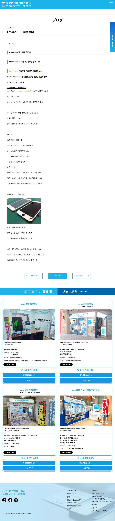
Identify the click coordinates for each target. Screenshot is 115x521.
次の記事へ (80, 276)
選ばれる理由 (71, 494)
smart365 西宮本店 (98, 494)
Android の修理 (72, 502)
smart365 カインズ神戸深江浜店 (102, 501)
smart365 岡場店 (97, 496)
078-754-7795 (31, 458)
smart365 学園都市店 (98, 499)
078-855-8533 (87, 458)
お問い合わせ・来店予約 (99, 511)
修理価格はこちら (29, 375)
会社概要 (94, 505)
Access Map (10, 364)
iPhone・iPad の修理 (74, 500)
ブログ (69, 509)
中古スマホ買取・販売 (74, 506)
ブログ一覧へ (57, 276)
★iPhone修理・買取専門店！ (21, 52)
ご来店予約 (29, 380)
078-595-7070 (87, 370)
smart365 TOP (71, 490)
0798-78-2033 (31, 370)
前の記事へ (35, 276)
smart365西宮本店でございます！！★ (24, 62)
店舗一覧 (94, 490)
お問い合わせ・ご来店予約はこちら (112, 39)
